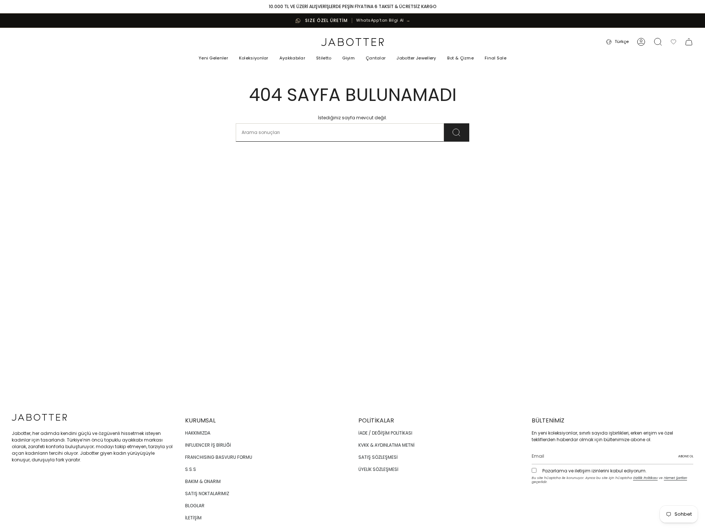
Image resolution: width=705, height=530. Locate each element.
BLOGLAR (195, 505)
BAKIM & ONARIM (203, 481)
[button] (254, 58)
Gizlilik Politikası (645, 478)
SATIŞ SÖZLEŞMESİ (378, 457)
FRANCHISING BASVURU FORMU (218, 457)
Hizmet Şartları (675, 478)
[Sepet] (688, 42)
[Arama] (456, 132)
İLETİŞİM (193, 518)
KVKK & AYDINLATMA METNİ (386, 445)
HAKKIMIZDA (197, 433)
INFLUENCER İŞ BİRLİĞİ (208, 445)
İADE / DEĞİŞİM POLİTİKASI (385, 433)
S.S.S (190, 469)
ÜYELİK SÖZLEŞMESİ (378, 469)
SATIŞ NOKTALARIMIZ (207, 493)
